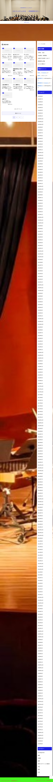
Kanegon (44, 72)
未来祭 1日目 (41, 52)
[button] (51, 44)
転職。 (39, 72)
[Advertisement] (26, 32)
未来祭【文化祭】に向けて (44, 58)
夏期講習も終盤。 (42, 61)
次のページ (18, 113)
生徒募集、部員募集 (42, 55)
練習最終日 (40, 78)
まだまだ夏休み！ (42, 63)
